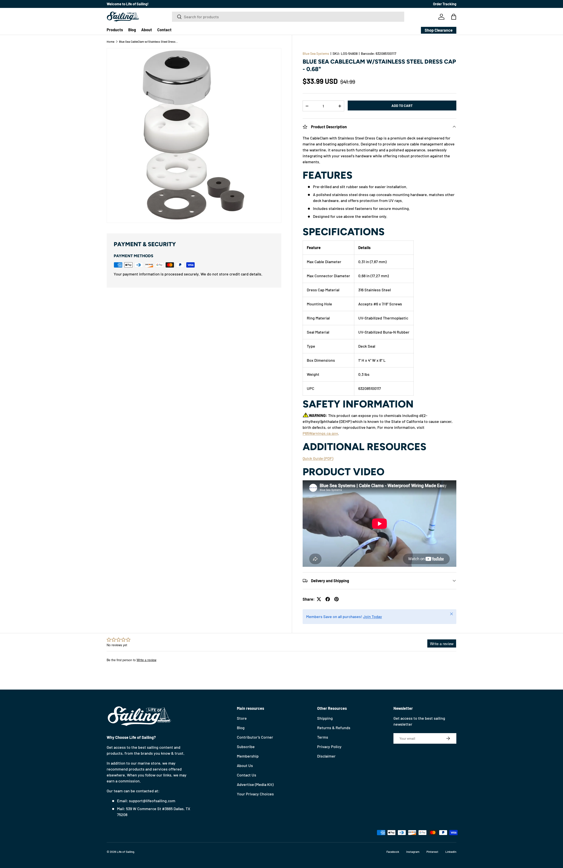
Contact (164, 29)
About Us (245, 765)
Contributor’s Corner (255, 737)
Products (115, 29)
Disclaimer (326, 756)
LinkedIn (450, 851)
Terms (322, 737)
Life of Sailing (125, 851)
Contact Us (246, 775)
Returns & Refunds (333, 727)
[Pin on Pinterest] (336, 599)
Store (242, 718)
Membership (248, 756)
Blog (132, 29)
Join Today (372, 616)
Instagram (412, 851)
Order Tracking (444, 4)
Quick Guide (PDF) (318, 458)
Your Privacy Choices (255, 793)
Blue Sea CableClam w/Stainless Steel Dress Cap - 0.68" (148, 41)
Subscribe (246, 746)
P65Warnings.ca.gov (320, 433)
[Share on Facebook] (327, 599)
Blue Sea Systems (316, 53)
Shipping (325, 718)
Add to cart (402, 105)
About (146, 29)
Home (110, 41)
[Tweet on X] (318, 599)
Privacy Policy (329, 746)
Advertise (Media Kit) (255, 784)
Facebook (392, 851)
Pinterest (432, 851)
